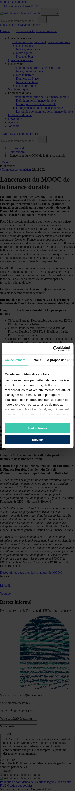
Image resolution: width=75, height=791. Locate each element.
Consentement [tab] (15, 359)
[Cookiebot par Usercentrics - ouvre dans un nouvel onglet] (53, 348)
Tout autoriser (37, 428)
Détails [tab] (36, 359)
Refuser (37, 439)
